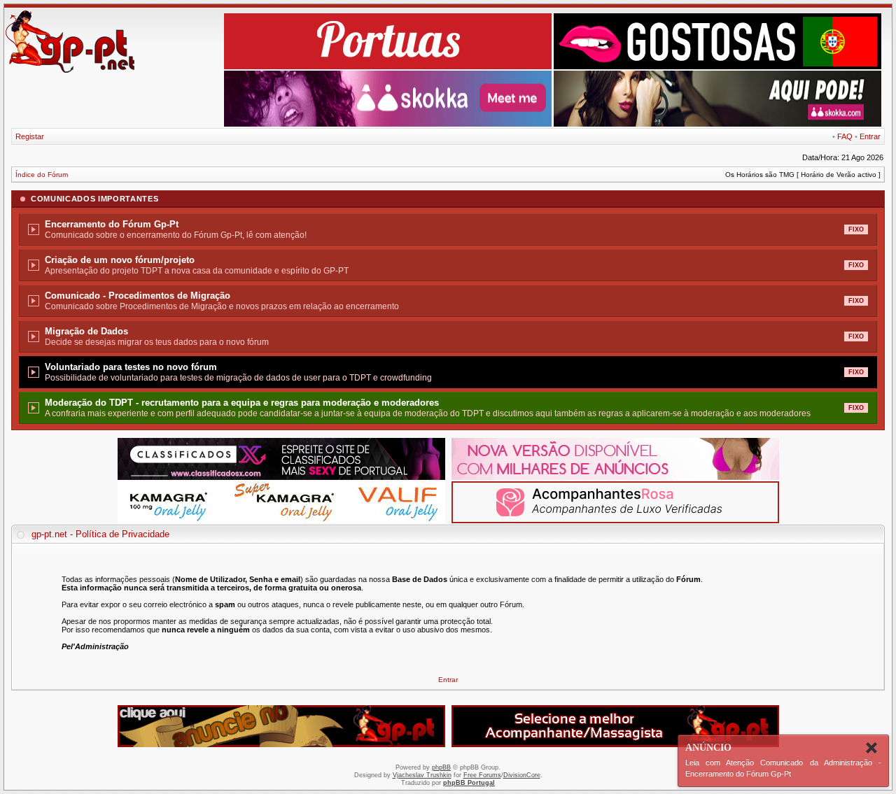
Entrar (870, 136)
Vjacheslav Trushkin (422, 775)
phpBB (441, 767)
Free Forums (482, 775)
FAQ (845, 136)
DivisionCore (521, 775)
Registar (29, 136)
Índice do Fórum (41, 174)
